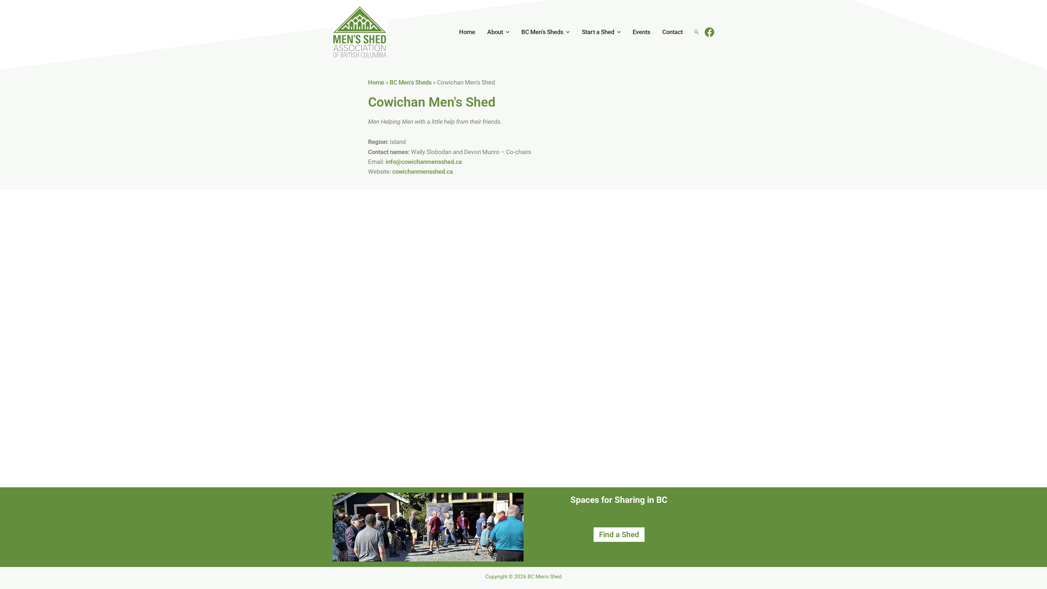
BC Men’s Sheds (542, 32)
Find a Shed (619, 534)
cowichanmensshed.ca (422, 171)
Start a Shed (598, 32)
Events (641, 32)
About (495, 32)
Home (467, 32)
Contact (672, 32)
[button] (506, 32)
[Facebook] (709, 32)
